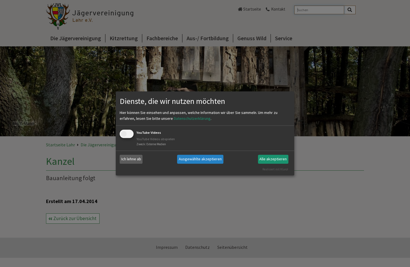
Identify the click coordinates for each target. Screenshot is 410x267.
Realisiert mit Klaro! (275, 169)
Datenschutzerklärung (192, 118)
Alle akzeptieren (273, 158)
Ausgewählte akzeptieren (200, 158)
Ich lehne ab (131, 158)
